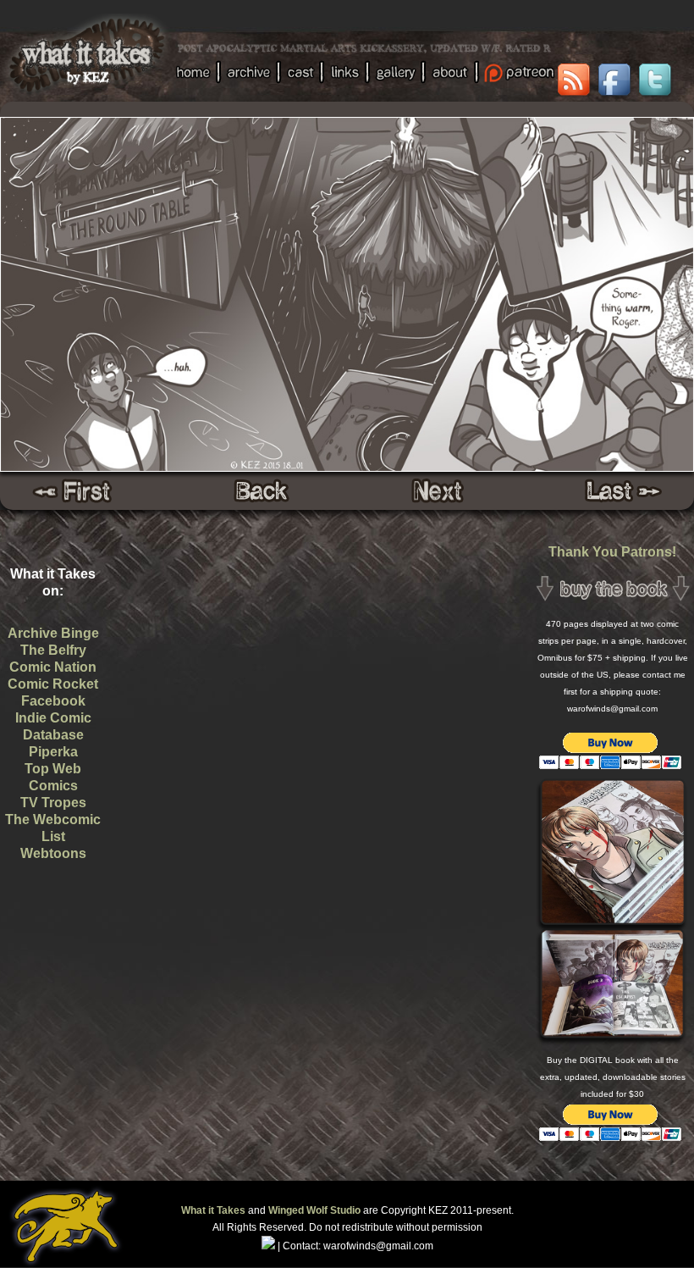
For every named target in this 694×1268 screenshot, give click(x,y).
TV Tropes (53, 802)
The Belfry (53, 650)
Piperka (53, 752)
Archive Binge (53, 633)
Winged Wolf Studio (314, 1210)
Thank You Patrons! (612, 552)
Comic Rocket (53, 684)
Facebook (53, 701)
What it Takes (213, 1210)
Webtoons (53, 853)
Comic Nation (52, 667)
